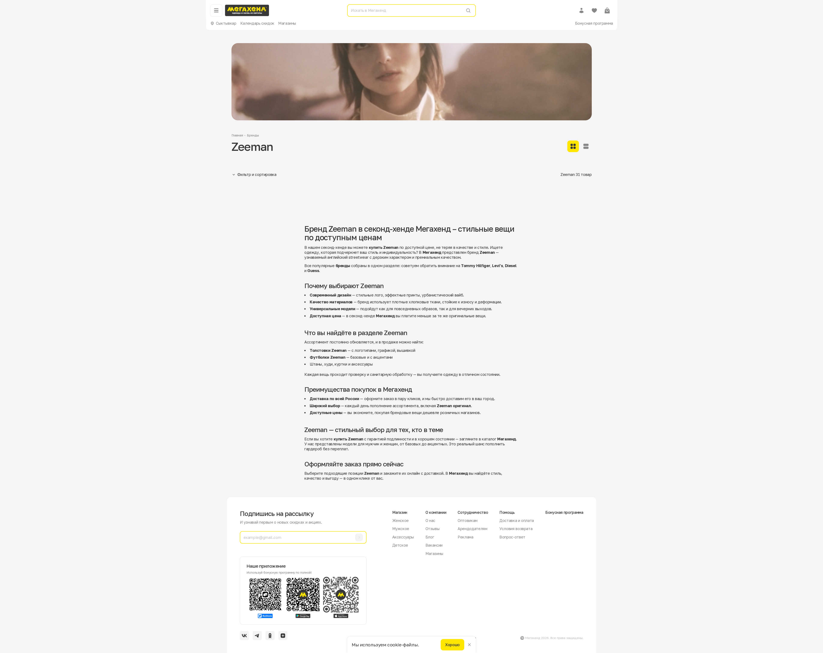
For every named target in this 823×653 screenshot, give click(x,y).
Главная (237, 135)
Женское (400, 520)
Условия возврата (515, 528)
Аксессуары (403, 537)
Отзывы (432, 528)
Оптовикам (468, 520)
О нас (430, 520)
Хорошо (452, 644)
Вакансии (434, 545)
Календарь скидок (257, 23)
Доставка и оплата (516, 520)
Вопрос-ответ (512, 537)
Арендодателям (472, 528)
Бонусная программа (594, 23)
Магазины (287, 23)
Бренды (253, 135)
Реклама (465, 537)
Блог (429, 537)
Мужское (400, 528)
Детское (400, 545)
